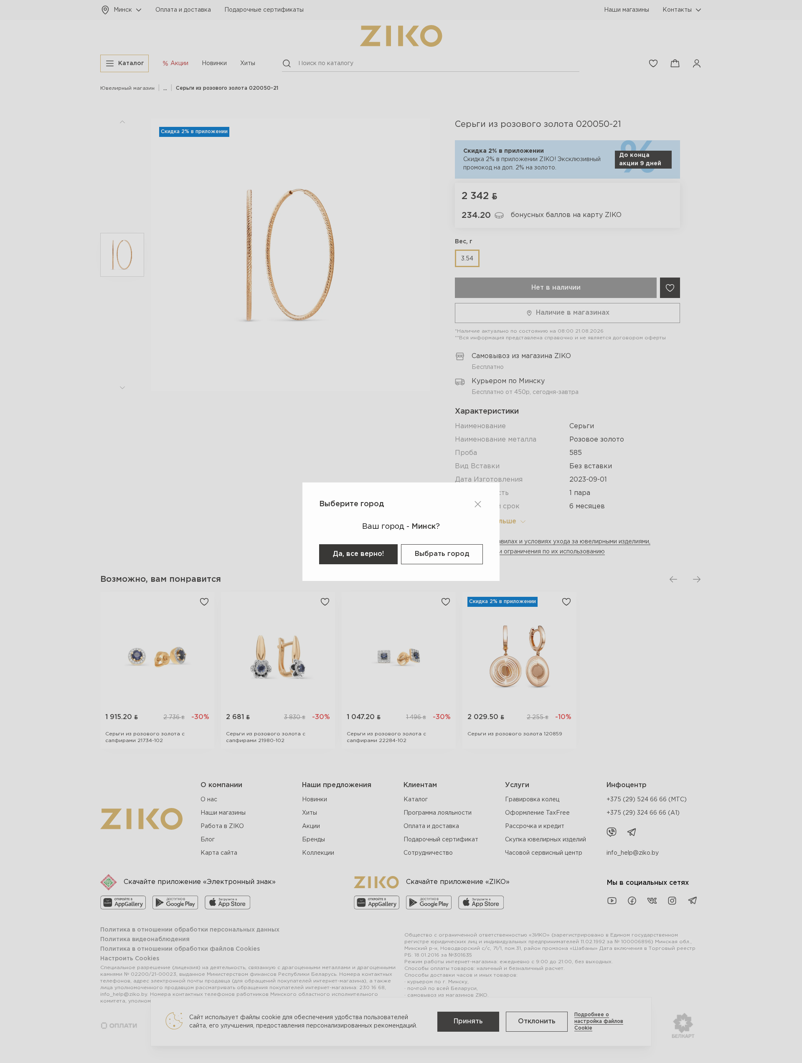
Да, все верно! (358, 554)
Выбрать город (442, 554)
